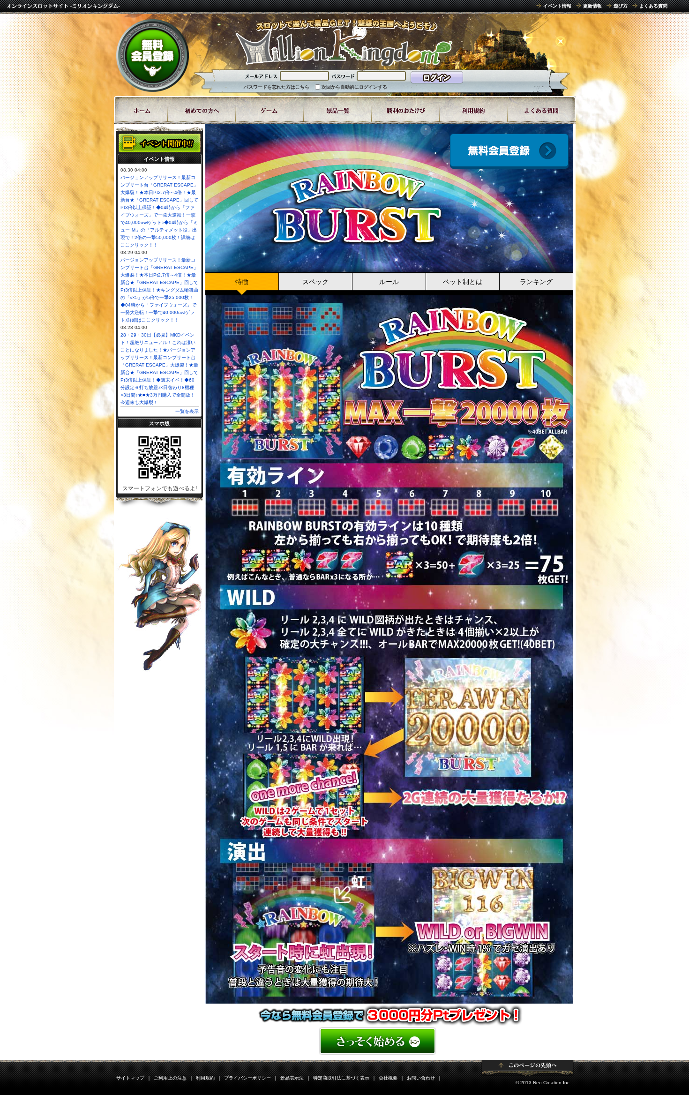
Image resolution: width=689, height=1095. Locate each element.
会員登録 (509, 151)
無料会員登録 (152, 55)
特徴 (241, 281)
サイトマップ (130, 1077)
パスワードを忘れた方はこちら (276, 87)
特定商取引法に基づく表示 (341, 1077)
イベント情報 (557, 5)
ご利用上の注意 (170, 1077)
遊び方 (621, 5)
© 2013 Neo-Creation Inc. (543, 1082)
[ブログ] (406, 110)
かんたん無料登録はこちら (389, 1041)
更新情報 (592, 5)
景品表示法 (292, 1077)
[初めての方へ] (202, 110)
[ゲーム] (270, 110)
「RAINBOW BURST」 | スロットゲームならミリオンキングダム (343, 42)
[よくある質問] (542, 110)
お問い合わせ (421, 1077)
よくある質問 (653, 5)
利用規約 (205, 1077)
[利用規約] (474, 110)
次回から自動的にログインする (354, 87)
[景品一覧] (338, 110)
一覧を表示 (187, 411)
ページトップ (527, 1068)
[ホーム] (141, 110)
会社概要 (388, 1077)
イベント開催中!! (160, 143)
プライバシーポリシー (247, 1077)
